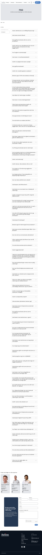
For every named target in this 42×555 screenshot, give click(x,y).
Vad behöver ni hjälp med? (23, 510)
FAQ (29, 2)
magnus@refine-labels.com (14, 488)
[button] (7, 2)
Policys (40, 553)
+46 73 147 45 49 (25, 490)
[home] (3, 2)
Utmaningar (23, 537)
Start (1, 22)
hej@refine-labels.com (35, 538)
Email (20, 501)
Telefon (20, 506)
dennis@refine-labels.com (4, 488)
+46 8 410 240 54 (15, 490)
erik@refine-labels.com (24, 488)
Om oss (31, 2)
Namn (20, 497)
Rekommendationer (24, 539)
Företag (30, 497)
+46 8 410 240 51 (4, 490)
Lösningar (23, 535)
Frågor (22, 540)
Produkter (23, 536)
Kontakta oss (23, 543)
